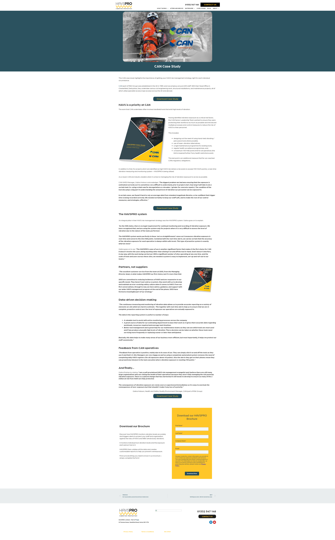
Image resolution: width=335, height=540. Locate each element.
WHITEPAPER (189, 8)
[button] (210, 5)
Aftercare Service (176, 8)
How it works (162, 8)
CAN (120, 86)
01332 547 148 (192, 4)
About (215, 8)
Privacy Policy (128, 531)
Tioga (137, 520)
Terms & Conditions (147, 531)
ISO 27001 (167, 531)
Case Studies (201, 8)
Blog (209, 8)
